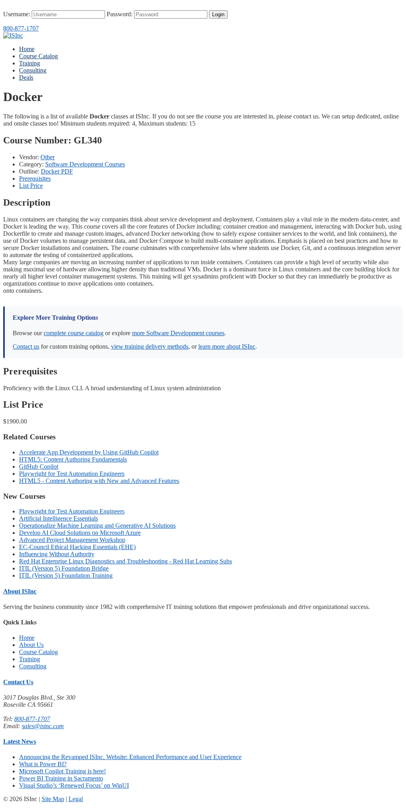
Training (29, 63)
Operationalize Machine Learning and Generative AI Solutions (97, 525)
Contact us (26, 346)
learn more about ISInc (226, 346)
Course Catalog (38, 56)
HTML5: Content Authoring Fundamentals (73, 459)
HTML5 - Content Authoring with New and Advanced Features (99, 480)
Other (47, 157)
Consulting (32, 70)
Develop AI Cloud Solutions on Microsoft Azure (80, 532)
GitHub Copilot (38, 466)
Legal (76, 799)
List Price (31, 185)
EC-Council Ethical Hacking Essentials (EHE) (77, 547)
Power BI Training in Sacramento (61, 778)
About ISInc (19, 591)
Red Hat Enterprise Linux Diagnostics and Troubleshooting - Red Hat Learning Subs (125, 561)
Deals (26, 77)
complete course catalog (73, 333)
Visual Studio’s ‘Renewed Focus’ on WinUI (74, 785)
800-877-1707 (21, 28)
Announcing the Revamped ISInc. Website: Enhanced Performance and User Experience (130, 757)
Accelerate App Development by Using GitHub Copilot (89, 452)
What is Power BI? (43, 764)
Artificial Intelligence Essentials (58, 518)
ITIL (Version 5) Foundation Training (66, 575)
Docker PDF (57, 171)
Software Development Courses (85, 164)
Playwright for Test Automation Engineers (71, 473)
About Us (31, 644)
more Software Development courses (178, 333)
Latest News (19, 741)
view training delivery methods (149, 346)
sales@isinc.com (43, 726)
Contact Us (18, 682)
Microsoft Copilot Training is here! (62, 771)
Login (218, 14)
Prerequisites (35, 178)
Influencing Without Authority (56, 554)
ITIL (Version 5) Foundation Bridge (64, 568)
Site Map (53, 799)
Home (26, 49)
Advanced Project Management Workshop (72, 539)
